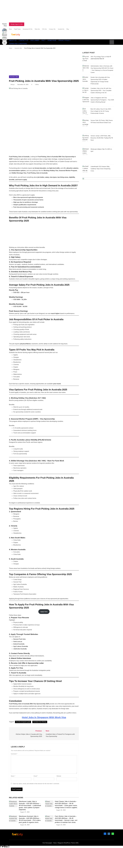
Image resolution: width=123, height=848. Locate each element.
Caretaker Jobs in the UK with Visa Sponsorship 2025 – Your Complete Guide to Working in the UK (101, 90)
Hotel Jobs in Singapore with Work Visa (44, 717)
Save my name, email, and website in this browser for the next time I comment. (36, 783)
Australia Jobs (61, 29)
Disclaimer (34, 40)
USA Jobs (44, 29)
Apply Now (43, 611)
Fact (43, 40)
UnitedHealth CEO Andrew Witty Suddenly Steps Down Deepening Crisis (100, 169)
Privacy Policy (65, 40)
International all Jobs (28, 29)
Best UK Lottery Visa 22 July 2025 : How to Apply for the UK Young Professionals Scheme (101, 111)
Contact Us (23, 40)
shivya (12, 84)
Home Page (52, 40)
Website (59, 776)
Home (10, 29)
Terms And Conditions (18, 43)
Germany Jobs (52, 29)
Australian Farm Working (39, 721)
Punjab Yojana (17, 29)
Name (13, 776)
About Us (12, 40)
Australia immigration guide (23, 721)
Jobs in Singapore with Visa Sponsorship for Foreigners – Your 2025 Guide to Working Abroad (102, 100)
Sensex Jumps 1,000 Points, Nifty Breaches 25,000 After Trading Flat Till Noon (102, 138)
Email (36, 776)
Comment (14, 754)
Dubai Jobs (37, 29)
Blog (68, 29)
